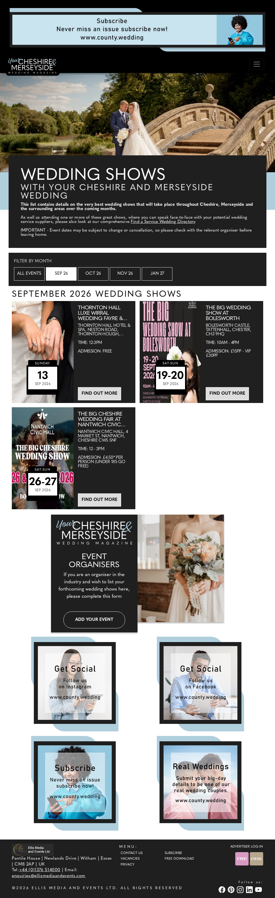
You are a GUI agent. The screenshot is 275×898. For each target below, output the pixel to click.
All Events (29, 274)
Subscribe (173, 853)
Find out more (99, 393)
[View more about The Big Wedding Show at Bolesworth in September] (170, 352)
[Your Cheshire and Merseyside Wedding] (33, 67)
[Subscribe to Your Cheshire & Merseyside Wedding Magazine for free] (75, 782)
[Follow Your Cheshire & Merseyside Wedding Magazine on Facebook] (200, 683)
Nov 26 (125, 274)
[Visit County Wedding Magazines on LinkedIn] (250, 890)
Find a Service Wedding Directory (163, 222)
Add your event (94, 620)
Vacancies (130, 858)
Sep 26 (61, 274)
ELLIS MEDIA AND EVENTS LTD (74, 888)
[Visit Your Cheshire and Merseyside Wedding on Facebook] (223, 890)
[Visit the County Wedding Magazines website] (256, 859)
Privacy (127, 864)
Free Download (179, 858)
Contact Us (132, 853)
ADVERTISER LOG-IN (246, 846)
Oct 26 (93, 274)
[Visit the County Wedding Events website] (242, 859)
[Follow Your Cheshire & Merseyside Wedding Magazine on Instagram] (75, 683)
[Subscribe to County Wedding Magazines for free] (137, 29)
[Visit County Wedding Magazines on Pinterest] (232, 890)
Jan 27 (157, 274)
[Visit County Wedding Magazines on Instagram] (241, 890)
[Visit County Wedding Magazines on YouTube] (259, 890)
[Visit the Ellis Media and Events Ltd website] (33, 850)
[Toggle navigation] (256, 64)
